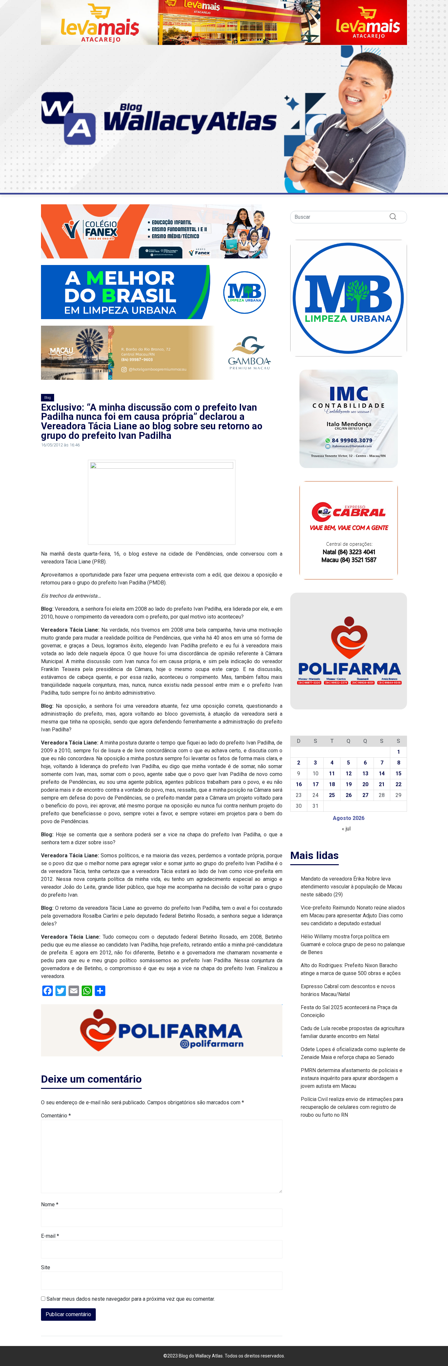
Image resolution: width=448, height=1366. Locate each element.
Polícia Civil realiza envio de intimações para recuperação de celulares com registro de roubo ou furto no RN (352, 1107)
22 (398, 784)
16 (299, 784)
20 (365, 784)
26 (349, 795)
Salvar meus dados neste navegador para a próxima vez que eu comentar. (131, 1299)
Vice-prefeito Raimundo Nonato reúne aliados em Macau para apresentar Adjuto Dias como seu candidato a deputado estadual (353, 916)
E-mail (50, 1236)
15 (398, 773)
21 (382, 784)
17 (315, 784)
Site (45, 1267)
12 (349, 773)
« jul (346, 829)
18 (332, 784)
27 (365, 795)
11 (332, 773)
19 (349, 784)
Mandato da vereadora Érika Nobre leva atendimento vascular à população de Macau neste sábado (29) (351, 887)
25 (332, 795)
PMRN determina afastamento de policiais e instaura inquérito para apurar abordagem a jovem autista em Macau (351, 1078)
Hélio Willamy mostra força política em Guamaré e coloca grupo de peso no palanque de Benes (353, 944)
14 (382, 773)
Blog (47, 398)
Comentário (56, 1115)
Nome (49, 1204)
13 (365, 773)
